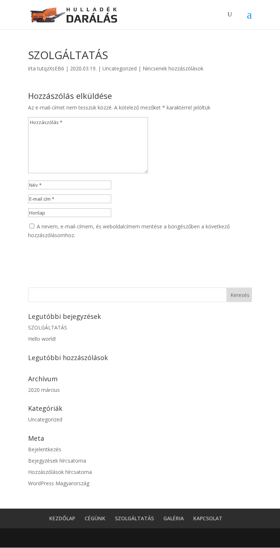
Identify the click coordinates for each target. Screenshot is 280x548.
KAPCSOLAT (207, 518)
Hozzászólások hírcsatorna (60, 471)
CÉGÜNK (95, 518)
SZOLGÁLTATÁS (47, 327)
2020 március (44, 389)
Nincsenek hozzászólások (173, 68)
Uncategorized (119, 68)
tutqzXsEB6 (50, 68)
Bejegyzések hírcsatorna (57, 460)
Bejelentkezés (44, 449)
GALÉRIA (173, 518)
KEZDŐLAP (62, 518)
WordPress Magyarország (58, 483)
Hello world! (42, 338)
